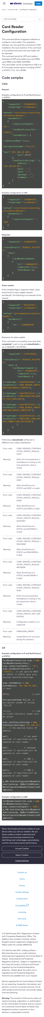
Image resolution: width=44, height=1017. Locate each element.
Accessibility (20, 905)
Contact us (22, 872)
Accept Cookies (22, 848)
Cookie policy (22, 899)
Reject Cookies (22, 855)
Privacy (22, 885)
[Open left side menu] (4, 3)
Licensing (22, 912)
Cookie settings (22, 892)
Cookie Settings (22, 861)
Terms (22, 879)
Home (4, 9)
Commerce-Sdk (13, 9)
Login (38, 3)
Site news (22, 919)
